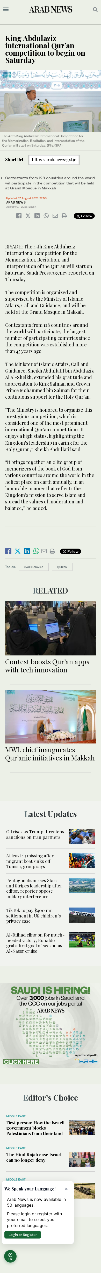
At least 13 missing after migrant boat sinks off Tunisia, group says (30, 861)
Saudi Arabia (33, 566)
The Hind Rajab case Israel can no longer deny (33, 1157)
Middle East (16, 1116)
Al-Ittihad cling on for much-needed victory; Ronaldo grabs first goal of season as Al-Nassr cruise (35, 943)
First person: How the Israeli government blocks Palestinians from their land (35, 1128)
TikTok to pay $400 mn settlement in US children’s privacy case (33, 915)
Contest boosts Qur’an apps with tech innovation (47, 665)
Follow (86, 216)
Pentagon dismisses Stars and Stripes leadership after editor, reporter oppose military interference (34, 888)
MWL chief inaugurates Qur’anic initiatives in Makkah (50, 753)
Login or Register (23, 1235)
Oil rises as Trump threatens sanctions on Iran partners (35, 834)
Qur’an (62, 566)
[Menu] (6, 9)
